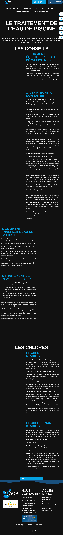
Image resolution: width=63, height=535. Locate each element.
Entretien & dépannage (44, 8)
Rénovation (26, 8)
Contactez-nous (40, 12)
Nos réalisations (22, 12)
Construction (12, 8)
